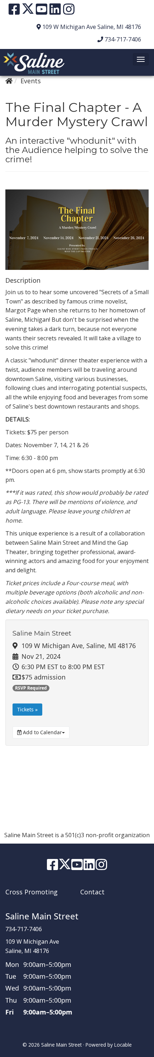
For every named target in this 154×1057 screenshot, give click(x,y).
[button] (141, 59)
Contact (92, 892)
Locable (123, 1044)
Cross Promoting (31, 892)
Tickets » (27, 709)
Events (30, 80)
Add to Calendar (41, 732)
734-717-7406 (123, 39)
